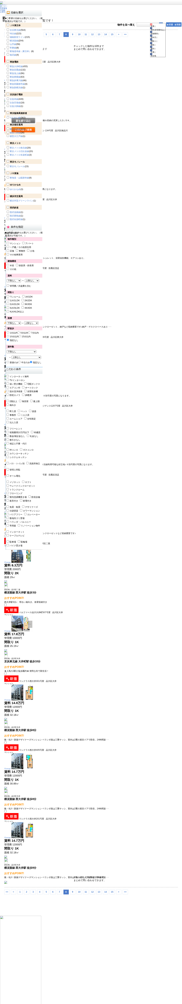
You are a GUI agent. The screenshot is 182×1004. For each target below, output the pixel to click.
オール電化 (15, 476)
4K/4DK (28, 308)
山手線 (13, 44)
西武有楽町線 (16, 219)
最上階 (36, 401)
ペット (24, 411)
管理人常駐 (15, 470)
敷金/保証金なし (17, 436)
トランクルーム (17, 489)
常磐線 (13, 48)
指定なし (14, 340)
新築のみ (14, 362)
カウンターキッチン (19, 453)
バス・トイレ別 (17, 463)
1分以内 (13, 333)
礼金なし (34, 436)
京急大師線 (15, 106)
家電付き (27, 501)
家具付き (14, 501)
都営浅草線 (15, 129)
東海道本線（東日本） (20, 51)
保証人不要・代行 (18, 443)
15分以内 (26, 336)
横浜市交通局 (16, 196)
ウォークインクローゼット (22, 486)
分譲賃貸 (14, 511)
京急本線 (14, 99)
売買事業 (3, 8)
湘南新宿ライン (17, 37)
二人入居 (25, 415)
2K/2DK (28, 300)
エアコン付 (15, 387)
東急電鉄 (14, 62)
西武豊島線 (15, 216)
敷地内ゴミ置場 (17, 518)
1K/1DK (29, 297)
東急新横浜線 (16, 87)
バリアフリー (16, 514)
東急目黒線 (15, 70)
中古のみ (25, 362)
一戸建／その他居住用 (20, 247)
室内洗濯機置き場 (18, 497)
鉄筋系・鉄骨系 (26, 265)
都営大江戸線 (16, 136)
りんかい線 (15, 118)
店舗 (12, 251)
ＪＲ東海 (14, 173)
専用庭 (13, 525)
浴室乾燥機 (32, 391)
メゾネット (15, 482)
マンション (15, 243)
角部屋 (25, 401)
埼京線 (13, 33)
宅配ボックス (33, 384)
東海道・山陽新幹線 (19, 178)
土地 (32, 251)
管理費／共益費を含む (20, 286)
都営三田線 (15, 132)
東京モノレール (17, 162)
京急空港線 (15, 102)
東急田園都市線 (17, 84)
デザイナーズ (31, 507)
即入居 (13, 411)
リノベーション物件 (30, 525)
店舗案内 (3, 10)
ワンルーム (15, 297)
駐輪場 (24, 542)
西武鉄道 (14, 207)
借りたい (3, 5)
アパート (29, 243)
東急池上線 (15, 73)
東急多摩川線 (16, 80)
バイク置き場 (16, 545)
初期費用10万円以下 (19, 432)
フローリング (16, 493)
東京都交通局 (16, 124)
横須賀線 (14, 40)
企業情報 (3, 12)
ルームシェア (16, 419)
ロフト (28, 482)
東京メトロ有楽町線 (19, 155)
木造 (12, 265)
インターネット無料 (19, 376)
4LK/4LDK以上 (17, 311)
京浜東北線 (15, 30)
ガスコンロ (28, 450)
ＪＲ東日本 (15, 25)
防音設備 (35, 497)
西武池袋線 (15, 212)
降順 (177, 24)
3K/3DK (28, 304)
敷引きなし (15, 440)
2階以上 (13, 401)
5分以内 (24, 333)
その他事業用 (16, 254)
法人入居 (14, 422)
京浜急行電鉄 (16, 94)
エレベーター (33, 514)
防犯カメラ (15, 395)
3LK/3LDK (15, 308)
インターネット (17, 532)
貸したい (3, 7)
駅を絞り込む (23, 120)
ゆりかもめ (15, 184)
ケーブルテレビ (17, 535)
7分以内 (35, 333)
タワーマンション (31, 511)
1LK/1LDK (15, 300)
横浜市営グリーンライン (21, 200)
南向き (13, 405)
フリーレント (16, 428)
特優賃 (37, 432)
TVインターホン (17, 380)
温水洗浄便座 (16, 391)
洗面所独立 (34, 463)
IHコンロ (14, 450)
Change (7, 562)
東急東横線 (15, 77)
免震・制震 (15, 507)
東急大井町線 (16, 66)
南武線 (13, 55)
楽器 (34, 411)
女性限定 (31, 419)
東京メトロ (15, 143)
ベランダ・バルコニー (20, 522)
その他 (13, 269)
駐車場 (13, 542)
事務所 (22, 251)
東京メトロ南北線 (18, 148)
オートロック (31, 387)
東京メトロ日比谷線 (19, 151)
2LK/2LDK (15, 304)
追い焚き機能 (16, 384)
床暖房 (28, 395)
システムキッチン (18, 457)
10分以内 (14, 336)
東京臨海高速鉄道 (18, 113)
